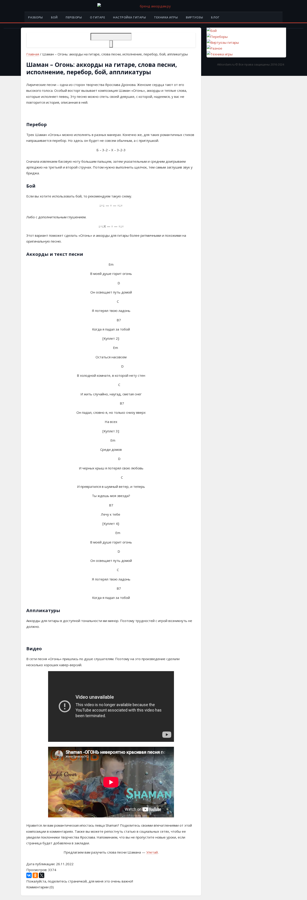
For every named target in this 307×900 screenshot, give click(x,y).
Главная (32, 54)
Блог (215, 17)
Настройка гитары (129, 17)
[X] (41, 875)
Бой (54, 17)
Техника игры (166, 17)
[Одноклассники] (35, 875)
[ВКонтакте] (29, 875)
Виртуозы (194, 17)
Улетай (152, 852)
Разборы (35, 17)
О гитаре (97, 17)
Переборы (74, 17)
